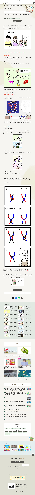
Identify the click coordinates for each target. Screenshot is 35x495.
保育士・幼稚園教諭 (11, 18)
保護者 (6, 18)
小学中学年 (20, 432)
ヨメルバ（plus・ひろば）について (10, 472)
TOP (4, 5)
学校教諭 (24, 428)
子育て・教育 (10, 5)
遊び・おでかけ (17, 466)
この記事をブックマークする (18, 21)
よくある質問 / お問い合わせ (26, 472)
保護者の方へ (18, 472)
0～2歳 (7, 432)
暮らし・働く (10, 466)
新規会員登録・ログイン (17, 461)
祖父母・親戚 (11, 428)
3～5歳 (11, 432)
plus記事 (7, 5)
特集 (17, 468)
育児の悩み (17, 18)
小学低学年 (15, 432)
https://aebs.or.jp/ (24, 487)
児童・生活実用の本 (17, 464)
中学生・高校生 (8, 434)
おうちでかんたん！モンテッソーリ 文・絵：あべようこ (20, 5)
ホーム (10, 464)
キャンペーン (25, 466)
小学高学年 (25, 432)
